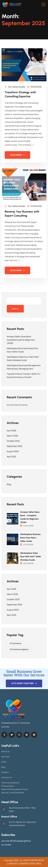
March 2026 (12, 435)
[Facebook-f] (4, 735)
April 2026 (11, 430)
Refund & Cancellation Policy (14, 789)
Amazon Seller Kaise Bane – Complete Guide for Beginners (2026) (21, 340)
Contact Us (6, 777)
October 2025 (13, 441)
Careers (5, 772)
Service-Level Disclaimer (12, 792)
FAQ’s (4, 761)
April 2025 (11, 456)
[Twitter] (12, 735)
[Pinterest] (27, 735)
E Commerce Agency (19, 649)
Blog (9, 484)
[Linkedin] (34, 735)
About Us (5, 751)
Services (5, 756)
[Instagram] (19, 735)
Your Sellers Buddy (16, 86)
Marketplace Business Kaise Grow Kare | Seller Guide (30, 537)
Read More (16, 155)
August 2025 (13, 451)
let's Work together (22, 683)
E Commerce (15, 643)
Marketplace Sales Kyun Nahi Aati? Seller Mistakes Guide (30, 556)
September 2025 (14, 446)
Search (15, 308)
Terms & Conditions (10, 782)
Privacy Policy (7, 786)
